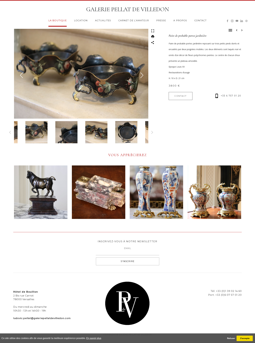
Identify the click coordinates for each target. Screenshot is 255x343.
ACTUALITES (103, 20)
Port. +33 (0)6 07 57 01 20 (225, 295)
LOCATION (81, 20)
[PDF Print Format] (152, 36)
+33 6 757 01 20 (230, 95)
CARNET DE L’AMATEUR (133, 20)
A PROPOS (180, 20)
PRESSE (161, 20)
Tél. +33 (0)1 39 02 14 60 (226, 291)
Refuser (231, 338)
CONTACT (200, 20)
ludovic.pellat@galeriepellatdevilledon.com (42, 318)
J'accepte (245, 338)
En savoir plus (93, 338)
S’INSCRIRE (127, 261)
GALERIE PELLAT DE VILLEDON (127, 9)
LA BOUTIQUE (57, 20)
